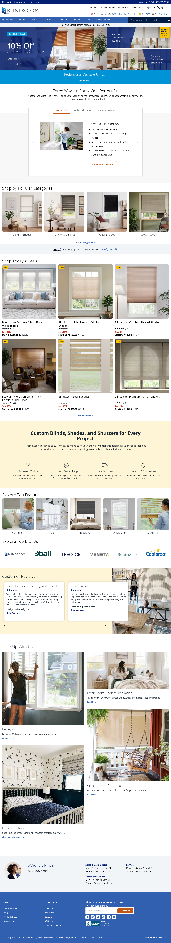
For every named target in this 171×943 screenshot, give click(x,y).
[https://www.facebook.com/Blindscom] (87, 917)
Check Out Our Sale (102, 164)
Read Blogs (92, 702)
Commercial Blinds (53, 925)
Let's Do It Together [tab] (106, 110)
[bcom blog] (155, 937)
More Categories (84, 242)
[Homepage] (20, 10)
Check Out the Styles (11, 837)
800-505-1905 (162, 2)
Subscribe (125, 910)
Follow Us (6, 738)
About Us (49, 908)
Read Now (91, 794)
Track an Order (123, 7)
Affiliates (49, 921)
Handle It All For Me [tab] (82, 110)
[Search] (169, 20)
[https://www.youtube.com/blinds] (103, 917)
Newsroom (50, 912)
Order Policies (10, 917)
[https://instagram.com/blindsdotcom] (93, 917)
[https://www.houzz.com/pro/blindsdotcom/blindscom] (114, 917)
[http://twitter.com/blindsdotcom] (98, 917)
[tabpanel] (85, 145)
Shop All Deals (84, 415)
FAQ (6, 912)
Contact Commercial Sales (99, 883)
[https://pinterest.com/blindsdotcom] (109, 917)
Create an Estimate (138, 7)
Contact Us (9, 921)
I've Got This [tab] (61, 110)
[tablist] (85, 110)
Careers (48, 917)
